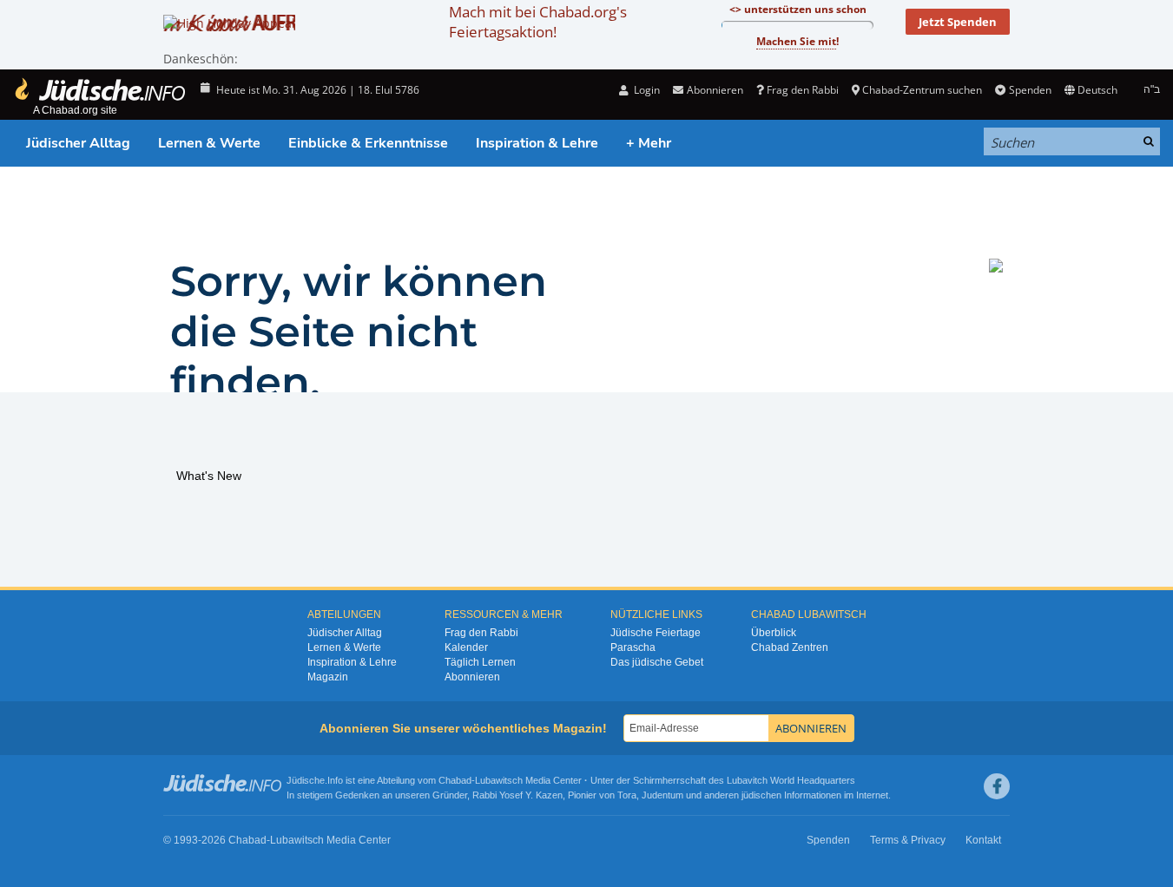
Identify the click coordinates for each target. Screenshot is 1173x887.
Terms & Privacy (908, 840)
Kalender (466, 647)
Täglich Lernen (480, 662)
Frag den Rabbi (803, 89)
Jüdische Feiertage (655, 633)
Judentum (662, 795)
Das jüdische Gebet (656, 662)
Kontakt (983, 840)
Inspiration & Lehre (537, 143)
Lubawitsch (499, 780)
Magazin (327, 677)
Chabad (454, 780)
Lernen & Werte (209, 143)
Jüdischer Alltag (78, 143)
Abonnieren (472, 677)
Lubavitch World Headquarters (791, 780)
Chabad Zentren (789, 647)
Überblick (773, 633)
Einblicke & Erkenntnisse (368, 143)
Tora (626, 795)
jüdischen (761, 795)
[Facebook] (997, 786)
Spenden (1030, 89)
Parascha (633, 647)
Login (645, 89)
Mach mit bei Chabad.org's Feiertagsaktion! (538, 22)
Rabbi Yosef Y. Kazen (517, 795)
